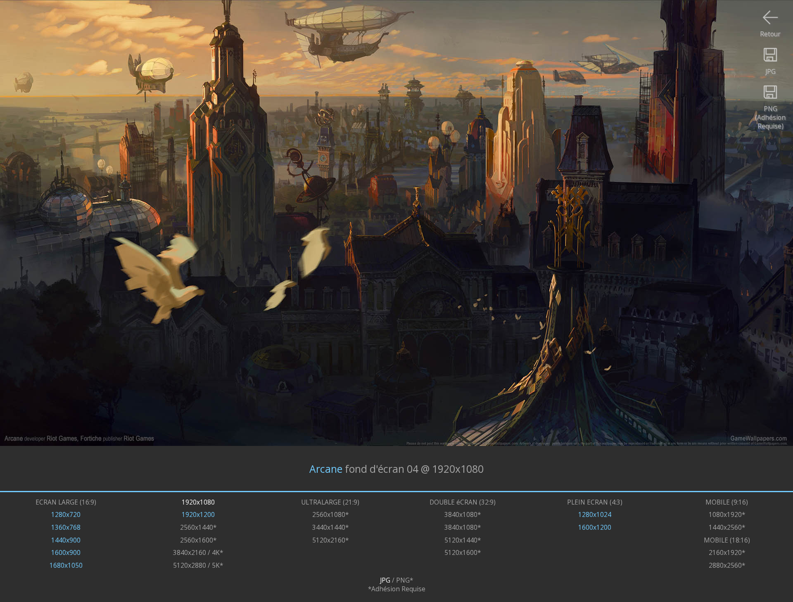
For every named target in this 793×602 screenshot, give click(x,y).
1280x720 (66, 514)
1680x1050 (66, 565)
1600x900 (66, 552)
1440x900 (66, 540)
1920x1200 (198, 514)
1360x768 (66, 527)
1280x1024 (594, 514)
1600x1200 (594, 527)
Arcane (325, 468)
